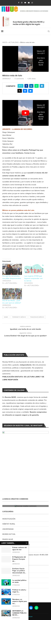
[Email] (29, 3)
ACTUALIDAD (14, 42)
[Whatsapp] (32, 3)
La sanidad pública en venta (19, 581)
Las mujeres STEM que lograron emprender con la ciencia (33, 278)
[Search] (48, 31)
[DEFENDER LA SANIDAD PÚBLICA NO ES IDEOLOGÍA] (6, 613)
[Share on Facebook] (26, 86)
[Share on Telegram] (42, 86)
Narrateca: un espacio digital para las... (19, 601)
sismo (6, 317)
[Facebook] (18, 3)
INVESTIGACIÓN (8, 519)
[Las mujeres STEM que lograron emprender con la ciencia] (34, 269)
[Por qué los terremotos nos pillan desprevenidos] (12, 269)
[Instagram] (21, 3)
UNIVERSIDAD (8, 529)
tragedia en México (37, 317)
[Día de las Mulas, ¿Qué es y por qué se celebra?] (12, 293)
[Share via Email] (30, 91)
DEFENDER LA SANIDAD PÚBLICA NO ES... (19, 613)
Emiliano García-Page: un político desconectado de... (19, 571)
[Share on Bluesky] (25, 91)
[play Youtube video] (25, 113)
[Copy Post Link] (19, 91)
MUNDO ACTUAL (9, 534)
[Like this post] (21, 86)
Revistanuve (28, 616)
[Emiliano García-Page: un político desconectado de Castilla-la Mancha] (6, 571)
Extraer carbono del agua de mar (19, 548)
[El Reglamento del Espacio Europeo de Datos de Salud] (6, 559)
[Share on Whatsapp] (36, 86)
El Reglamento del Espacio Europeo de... (19, 559)
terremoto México (19, 317)
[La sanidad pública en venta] (6, 582)
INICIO (4, 42)
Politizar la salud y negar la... (19, 591)
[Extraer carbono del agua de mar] (6, 549)
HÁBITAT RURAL (8, 524)
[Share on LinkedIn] (31, 86)
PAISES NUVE (7, 539)
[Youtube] (25, 3)
